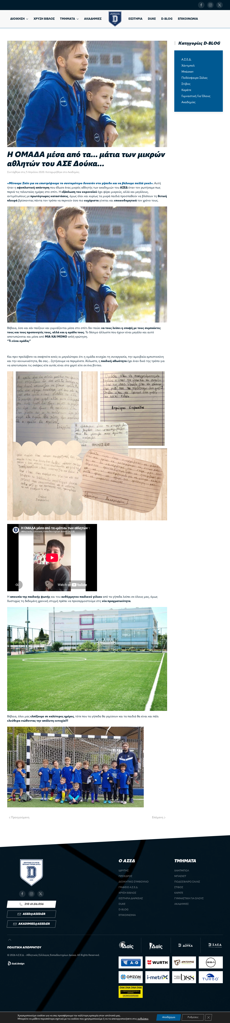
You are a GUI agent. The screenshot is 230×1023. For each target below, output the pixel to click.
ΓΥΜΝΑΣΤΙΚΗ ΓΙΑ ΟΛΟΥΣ (189, 898)
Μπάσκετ (187, 71)
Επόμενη (157, 817)
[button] (9, 940)
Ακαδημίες (73, 172)
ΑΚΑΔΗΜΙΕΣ (93, 19)
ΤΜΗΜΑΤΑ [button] (67, 19)
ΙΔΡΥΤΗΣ (124, 870)
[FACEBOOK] (201, 5)
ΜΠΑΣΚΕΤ (180, 876)
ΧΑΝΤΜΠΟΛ (181, 870)
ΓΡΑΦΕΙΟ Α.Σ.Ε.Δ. (128, 887)
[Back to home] (115, 19)
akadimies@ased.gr (34, 924)
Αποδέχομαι (168, 1017)
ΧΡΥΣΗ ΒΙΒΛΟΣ (44, 19)
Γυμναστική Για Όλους (195, 96)
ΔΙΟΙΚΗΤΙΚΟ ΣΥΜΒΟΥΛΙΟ (134, 882)
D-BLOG (166, 19)
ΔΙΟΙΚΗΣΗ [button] (17, 19)
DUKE (152, 19)
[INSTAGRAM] (210, 5)
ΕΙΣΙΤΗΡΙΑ (135, 19)
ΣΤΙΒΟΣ (178, 887)
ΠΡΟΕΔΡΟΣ (125, 876)
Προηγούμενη (20, 817)
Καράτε (186, 90)
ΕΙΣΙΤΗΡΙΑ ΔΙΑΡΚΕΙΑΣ (131, 898)
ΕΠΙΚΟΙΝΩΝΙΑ (188, 19)
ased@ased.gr (34, 914)
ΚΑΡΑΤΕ (178, 893)
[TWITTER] (219, 5)
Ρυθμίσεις (193, 1017)
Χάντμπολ (188, 65)
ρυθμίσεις (142, 1019)
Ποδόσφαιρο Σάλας (194, 78)
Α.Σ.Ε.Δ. (186, 59)
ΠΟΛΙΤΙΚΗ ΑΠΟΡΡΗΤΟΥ (24, 947)
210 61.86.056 (34, 904)
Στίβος (185, 84)
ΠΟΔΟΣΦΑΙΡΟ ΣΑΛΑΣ (187, 882)
